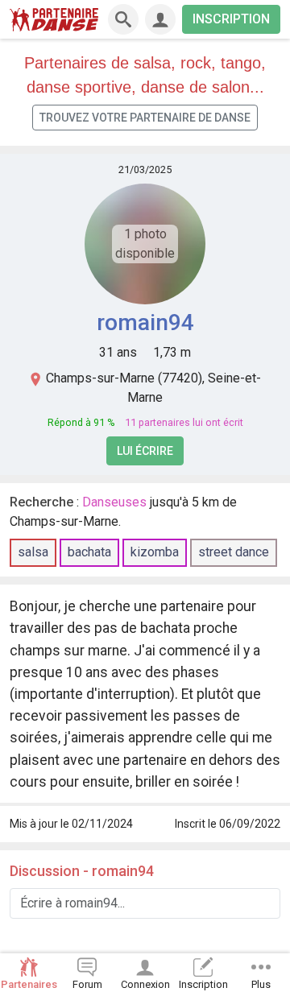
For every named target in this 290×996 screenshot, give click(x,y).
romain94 (145, 322)
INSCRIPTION (231, 19)
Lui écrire (145, 450)
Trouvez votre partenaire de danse (145, 117)
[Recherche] (123, 19)
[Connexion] (160, 19)
